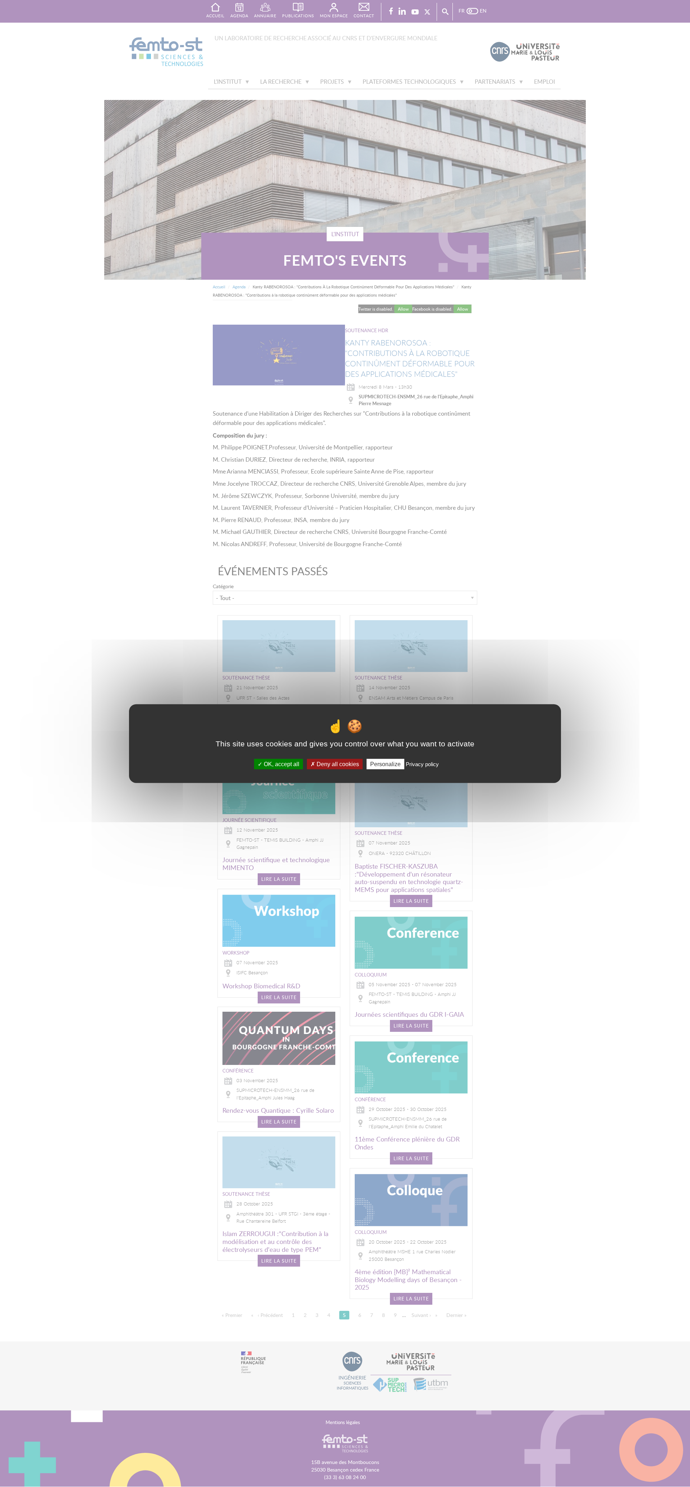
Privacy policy (422, 764)
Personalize (385, 764)
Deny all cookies (337, 764)
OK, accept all (280, 764)
